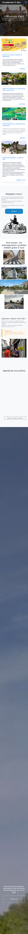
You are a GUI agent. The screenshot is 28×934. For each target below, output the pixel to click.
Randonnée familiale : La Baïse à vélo (12, 158)
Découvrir (14, 899)
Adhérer (14, 211)
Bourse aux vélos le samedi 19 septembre (12, 55)
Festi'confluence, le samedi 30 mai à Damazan (13, 124)
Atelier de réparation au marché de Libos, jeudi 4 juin (13, 89)
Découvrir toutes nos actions (15, 418)
